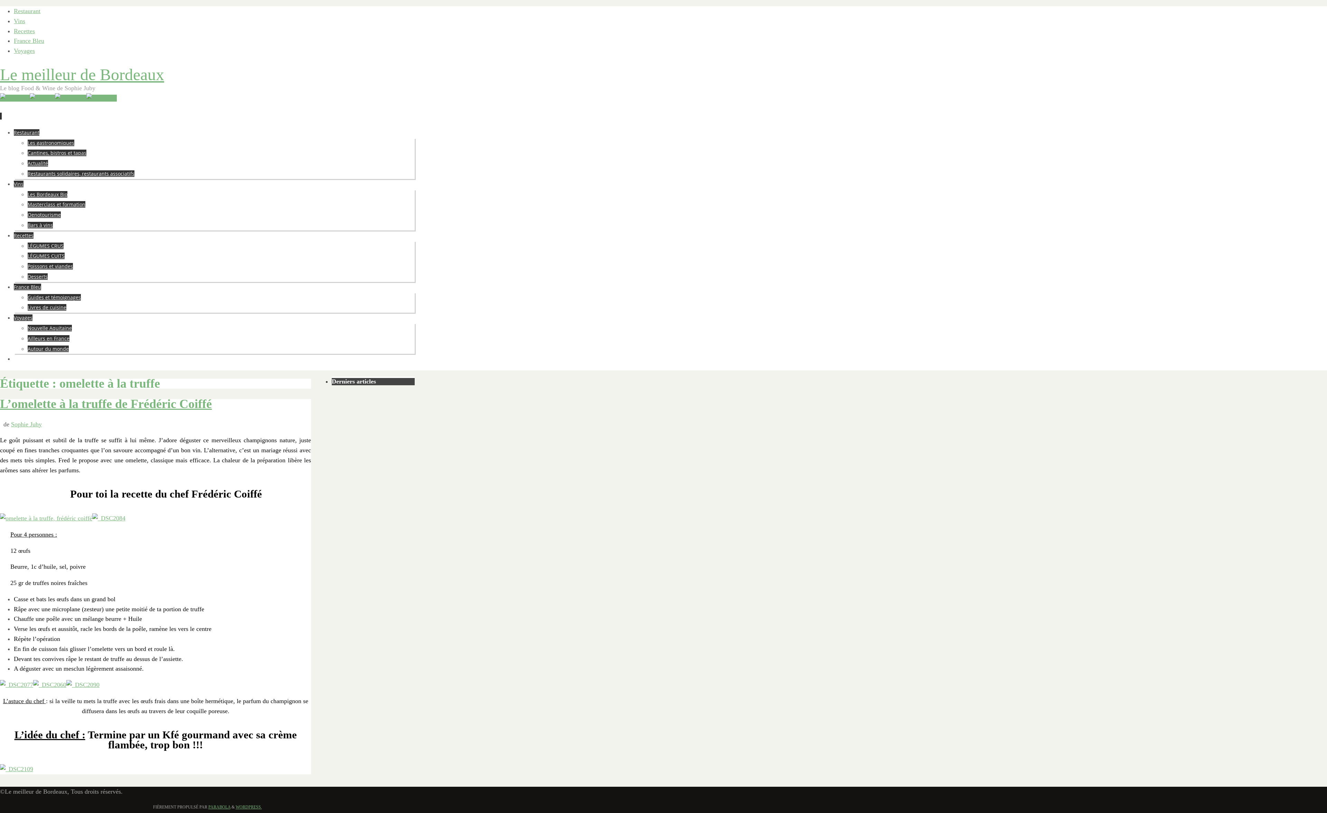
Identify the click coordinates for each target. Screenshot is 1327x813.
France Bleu (29, 40)
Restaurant (27, 11)
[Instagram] (101, 98)
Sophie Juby (26, 424)
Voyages (24, 50)
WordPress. (249, 807)
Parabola (219, 807)
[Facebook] (70, 98)
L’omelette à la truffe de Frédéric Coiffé (106, 404)
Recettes (24, 31)
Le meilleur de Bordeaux (82, 74)
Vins (19, 21)
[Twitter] (42, 98)
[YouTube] (15, 98)
